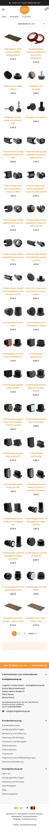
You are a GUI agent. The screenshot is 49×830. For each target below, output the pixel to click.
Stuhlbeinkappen (35, 814)
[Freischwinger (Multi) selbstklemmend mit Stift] (13, 217)
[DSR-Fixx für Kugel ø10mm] (13, 75)
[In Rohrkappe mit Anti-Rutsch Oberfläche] (13, 342)
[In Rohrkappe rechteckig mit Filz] (13, 473)
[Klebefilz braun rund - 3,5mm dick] (36, 607)
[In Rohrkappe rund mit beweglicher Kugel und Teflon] (13, 550)
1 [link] (14, 633)
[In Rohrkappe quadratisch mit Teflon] (36, 408)
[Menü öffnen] (3, 9)
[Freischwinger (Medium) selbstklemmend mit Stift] (13, 183)
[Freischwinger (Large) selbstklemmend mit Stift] (13, 148)
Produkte (14, 17)
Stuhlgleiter (22, 814)
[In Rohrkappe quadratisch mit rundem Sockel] (36, 382)
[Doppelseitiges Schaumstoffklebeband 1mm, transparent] (36, 38)
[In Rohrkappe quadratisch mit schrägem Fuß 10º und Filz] (13, 416)
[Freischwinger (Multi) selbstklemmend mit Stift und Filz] (36, 217)
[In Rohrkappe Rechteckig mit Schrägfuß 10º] (13, 515)
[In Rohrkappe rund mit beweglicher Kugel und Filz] (36, 515)
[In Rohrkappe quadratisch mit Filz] (13, 374)
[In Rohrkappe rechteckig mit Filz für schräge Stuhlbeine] (36, 481)
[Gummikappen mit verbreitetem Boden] (36, 311)
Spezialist (15, 665)
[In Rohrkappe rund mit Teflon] (36, 576)
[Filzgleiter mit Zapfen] (36, 106)
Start (4, 17)
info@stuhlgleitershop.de (18, 711)
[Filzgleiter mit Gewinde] (36, 75)
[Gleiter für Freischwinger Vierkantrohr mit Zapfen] (36, 285)
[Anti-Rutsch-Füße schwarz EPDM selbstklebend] (13, 46)
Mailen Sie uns (34, 3)
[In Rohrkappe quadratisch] (36, 342)
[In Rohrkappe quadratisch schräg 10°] (13, 442)
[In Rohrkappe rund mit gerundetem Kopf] (13, 576)
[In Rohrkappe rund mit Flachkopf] (36, 542)
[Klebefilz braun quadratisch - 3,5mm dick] (13, 607)
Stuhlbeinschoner (29, 819)
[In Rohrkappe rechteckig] (36, 442)
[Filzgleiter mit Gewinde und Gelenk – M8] (13, 114)
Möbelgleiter (16, 816)
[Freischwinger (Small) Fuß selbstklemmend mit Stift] (36, 251)
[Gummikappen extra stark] (13, 311)
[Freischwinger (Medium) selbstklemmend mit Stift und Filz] (36, 183)
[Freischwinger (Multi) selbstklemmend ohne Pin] (13, 251)
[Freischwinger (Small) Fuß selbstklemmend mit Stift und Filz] (13, 285)
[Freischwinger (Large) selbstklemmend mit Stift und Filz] (36, 148)
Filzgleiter (17, 819)
